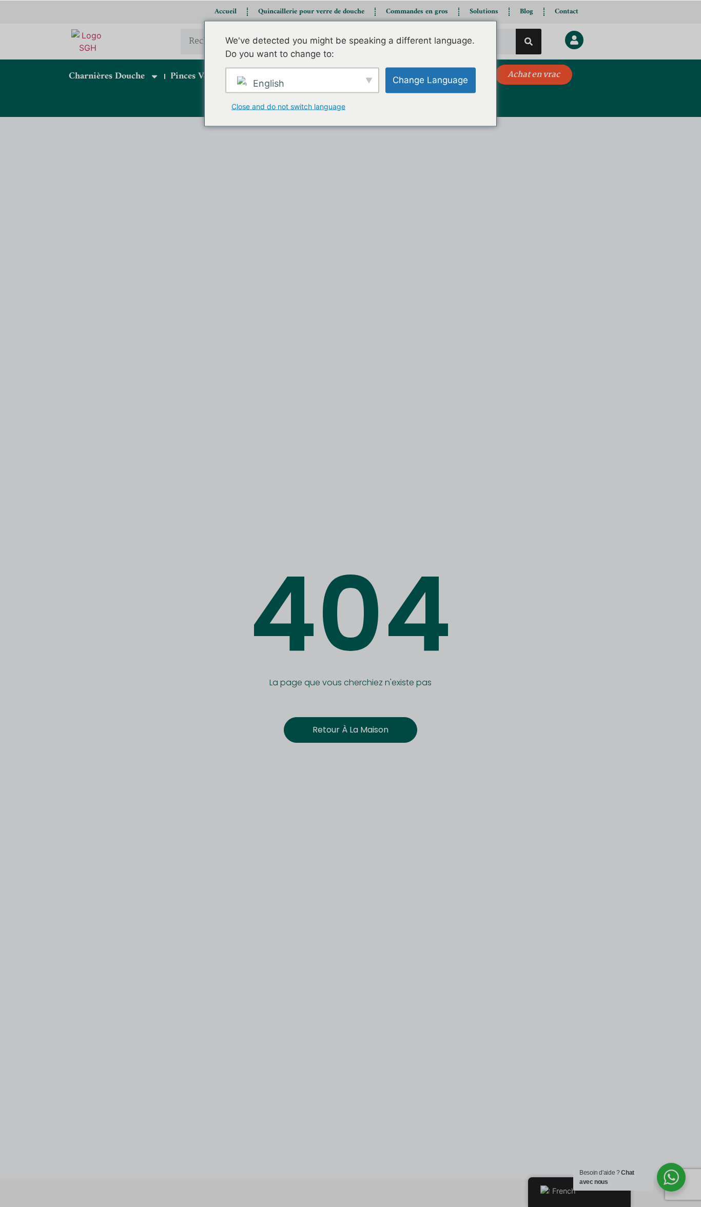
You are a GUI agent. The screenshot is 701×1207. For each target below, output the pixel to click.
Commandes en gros (417, 11)
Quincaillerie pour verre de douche (311, 11)
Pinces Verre (195, 76)
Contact (566, 11)
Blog (526, 11)
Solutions (484, 11)
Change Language (430, 79)
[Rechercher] (528, 41)
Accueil (226, 11)
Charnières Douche (107, 76)
